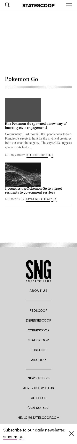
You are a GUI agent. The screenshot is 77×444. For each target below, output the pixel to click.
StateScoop (38, 340)
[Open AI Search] (13, 4)
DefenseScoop (38, 320)
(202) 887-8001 (38, 407)
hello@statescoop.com (39, 417)
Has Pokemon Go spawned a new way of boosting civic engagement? (35, 125)
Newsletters (38, 378)
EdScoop (38, 350)
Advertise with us (38, 388)
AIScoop (38, 360)
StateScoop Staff (40, 155)
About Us (39, 290)
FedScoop (38, 310)
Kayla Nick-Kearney (41, 199)
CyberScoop (38, 330)
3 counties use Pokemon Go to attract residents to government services (33, 190)
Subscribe (13, 437)
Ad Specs (38, 398)
